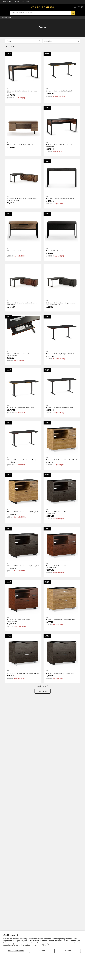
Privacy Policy (47, 945)
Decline (68, 951)
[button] (3, 7)
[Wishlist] (79, 7)
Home (4, 17)
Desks (9, 17)
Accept (42, 951)
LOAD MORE (42, 691)
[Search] (73, 13)
